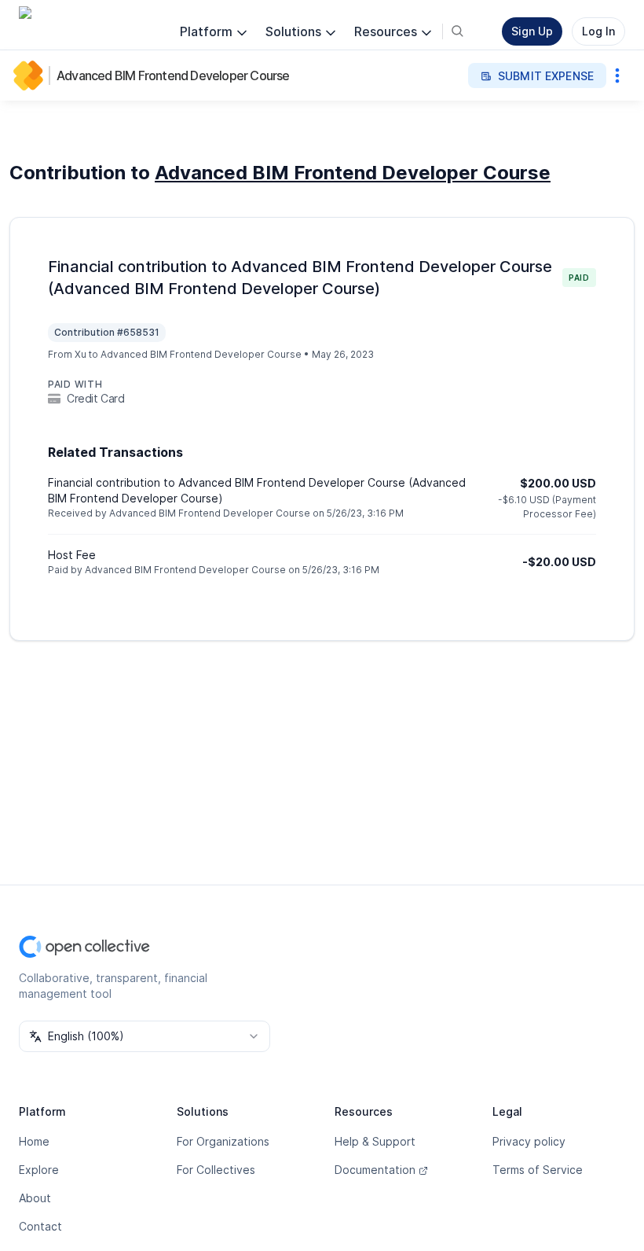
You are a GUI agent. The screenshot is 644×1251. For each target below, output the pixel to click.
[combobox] (144, 1036)
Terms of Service (537, 1169)
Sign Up (532, 31)
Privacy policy (528, 1141)
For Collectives (216, 1169)
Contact (40, 1226)
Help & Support (375, 1141)
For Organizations (223, 1141)
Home (34, 1141)
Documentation (375, 1169)
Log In (598, 31)
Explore (39, 1169)
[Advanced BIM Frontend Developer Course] (31, 75)
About (35, 1198)
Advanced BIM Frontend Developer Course (173, 75)
